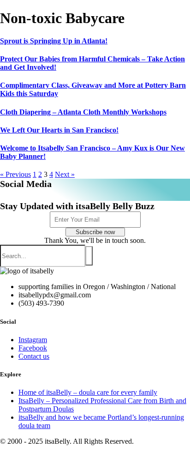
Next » (65, 174)
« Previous (15, 174)
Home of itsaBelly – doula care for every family (87, 392)
